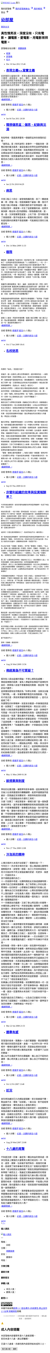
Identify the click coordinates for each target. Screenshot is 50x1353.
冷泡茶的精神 (15, 854)
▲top (3, 114)
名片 (8, 60)
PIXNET (12, 1316)
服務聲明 (28, 1319)
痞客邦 (15, 105)
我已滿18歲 (6, 1349)
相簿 (8, 53)
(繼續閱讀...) (6, 99)
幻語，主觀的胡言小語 (27, 110)
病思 (9, 190)
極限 (9, 252)
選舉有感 (12, 1032)
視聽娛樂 (22, 48)
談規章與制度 (15, 781)
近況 (9, 1090)
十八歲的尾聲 (15, 1148)
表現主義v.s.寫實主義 (20, 70)
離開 (14, 1349)
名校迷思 (12, 350)
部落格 (9, 56)
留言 (21, 105)
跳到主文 (5, 27)
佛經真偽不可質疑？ (20, 670)
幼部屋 (7, 19)
